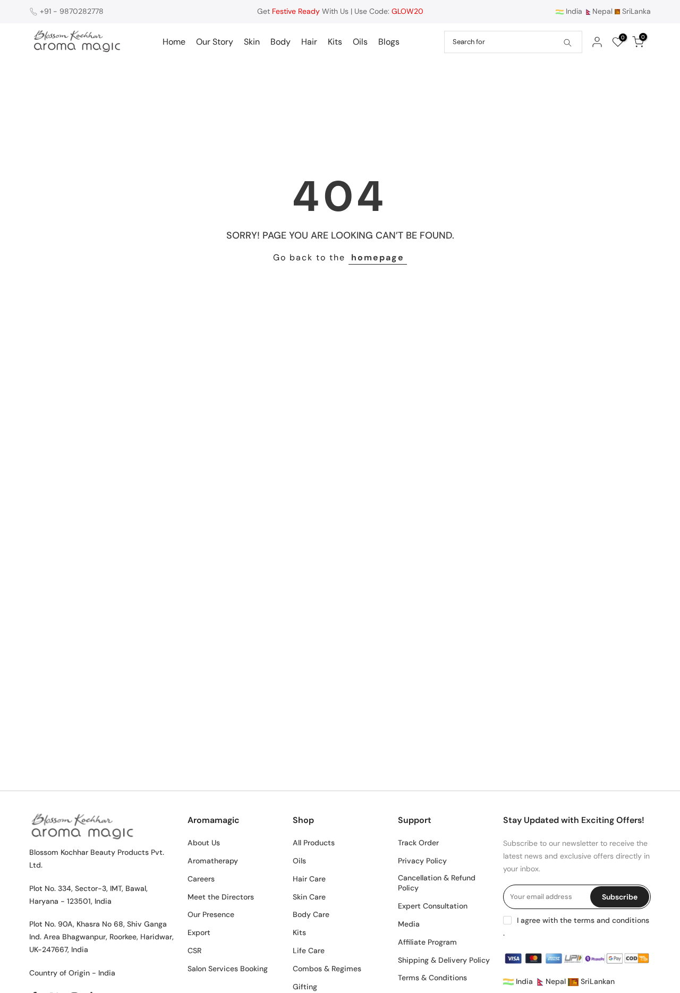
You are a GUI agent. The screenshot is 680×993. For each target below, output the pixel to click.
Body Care (311, 914)
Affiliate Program (427, 942)
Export (199, 932)
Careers (201, 879)
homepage (377, 257)
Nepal (602, 11)
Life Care (309, 950)
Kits (335, 41)
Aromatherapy (213, 860)
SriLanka (635, 11)
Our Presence (211, 914)
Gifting (305, 986)
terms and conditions (611, 920)
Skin (252, 41)
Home (174, 41)
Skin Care (309, 897)
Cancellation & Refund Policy (436, 883)
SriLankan (597, 981)
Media (409, 924)
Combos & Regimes (327, 968)
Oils (360, 41)
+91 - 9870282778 (72, 11)
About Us (204, 842)
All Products (314, 842)
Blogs (389, 41)
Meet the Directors (221, 897)
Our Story (214, 41)
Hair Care (309, 879)
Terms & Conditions (432, 977)
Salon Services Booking (228, 968)
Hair (309, 41)
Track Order (418, 842)
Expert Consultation (433, 906)
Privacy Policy (422, 860)
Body (280, 41)
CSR (194, 950)
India (573, 11)
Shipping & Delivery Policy (444, 960)
